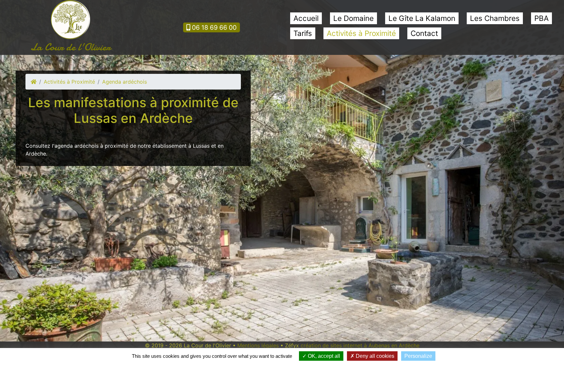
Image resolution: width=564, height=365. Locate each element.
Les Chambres (495, 18)
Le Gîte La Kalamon (421, 18)
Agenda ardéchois (124, 81)
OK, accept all (323, 356)
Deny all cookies (374, 356)
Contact (424, 33)
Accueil (306, 18)
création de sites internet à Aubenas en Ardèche (360, 345)
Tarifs (302, 33)
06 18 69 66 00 (213, 27)
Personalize (418, 356)
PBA (541, 18)
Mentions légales (258, 345)
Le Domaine (353, 18)
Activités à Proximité (361, 33)
